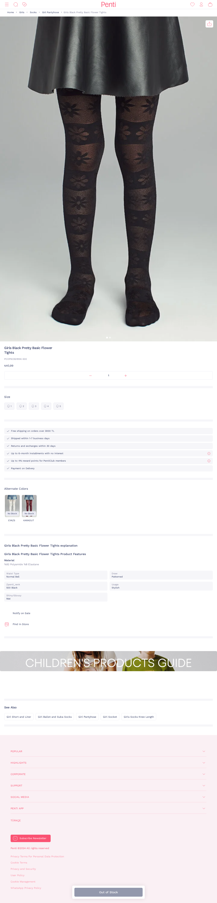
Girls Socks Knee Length (139, 716)
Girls (21, 12)
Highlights (18, 762)
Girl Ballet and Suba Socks (55, 716)
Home (10, 12)
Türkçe (16, 820)
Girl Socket (110, 716)
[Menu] (6, 4)
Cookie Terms (19, 862)
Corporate (18, 774)
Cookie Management (23, 881)
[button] (107, 337)
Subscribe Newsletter (32, 838)
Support (16, 785)
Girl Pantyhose (50, 12)
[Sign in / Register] (201, 4)
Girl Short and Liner (19, 716)
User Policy (17, 875)
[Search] (15, 4)
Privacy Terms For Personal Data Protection (37, 856)
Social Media (20, 797)
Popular (16, 751)
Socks (33, 12)
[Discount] (24, 4)
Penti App (17, 808)
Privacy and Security (23, 868)
